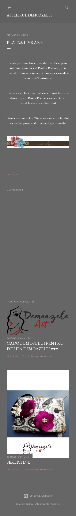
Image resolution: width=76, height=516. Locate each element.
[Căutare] (66, 7)
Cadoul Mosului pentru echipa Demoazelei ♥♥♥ (35, 345)
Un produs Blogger (41, 495)
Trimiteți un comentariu (37, 356)
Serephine (18, 462)
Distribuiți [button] (13, 174)
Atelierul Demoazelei (29, 15)
